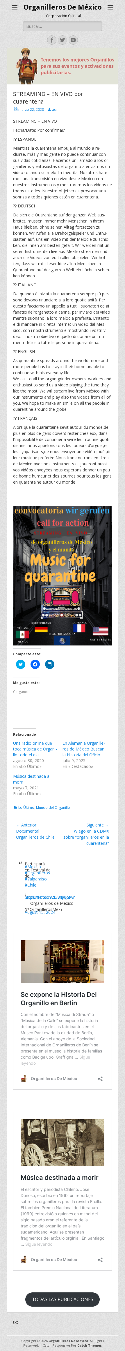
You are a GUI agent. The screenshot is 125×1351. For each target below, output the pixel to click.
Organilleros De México (63, 7)
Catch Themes (89, 1345)
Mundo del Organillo (53, 807)
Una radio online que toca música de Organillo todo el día (35, 748)
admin (57, 109)
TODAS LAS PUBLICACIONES (62, 1299)
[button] (62, 575)
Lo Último (26, 807)
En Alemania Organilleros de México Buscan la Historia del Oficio (84, 748)
